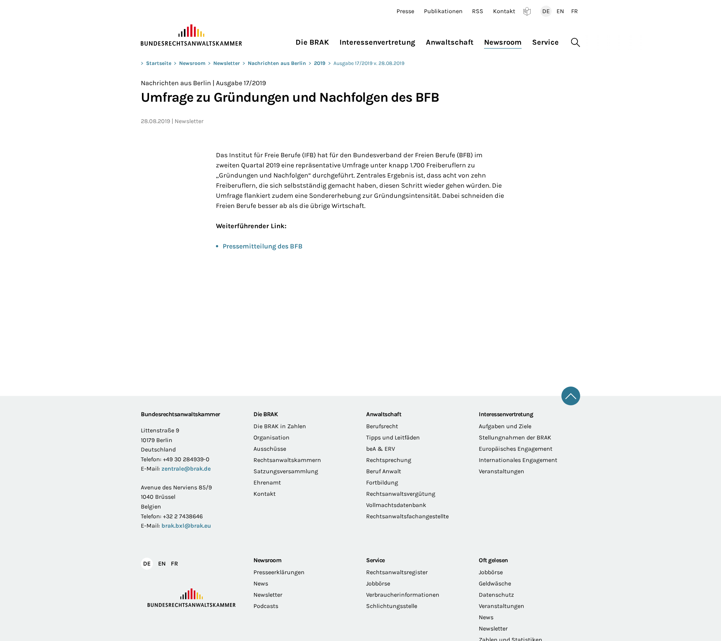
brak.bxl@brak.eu (186, 525)
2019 (320, 63)
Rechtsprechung (388, 459)
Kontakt (504, 11)
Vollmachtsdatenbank (396, 505)
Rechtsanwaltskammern (287, 459)
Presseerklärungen (279, 572)
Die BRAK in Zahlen (279, 426)
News (260, 583)
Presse (405, 11)
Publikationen (443, 11)
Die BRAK (265, 414)
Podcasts (265, 605)
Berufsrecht (382, 426)
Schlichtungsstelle (391, 605)
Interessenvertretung (506, 414)
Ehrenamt (267, 482)
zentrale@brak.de (186, 468)
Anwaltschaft (383, 414)
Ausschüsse (269, 448)
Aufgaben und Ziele (505, 426)
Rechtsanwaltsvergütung (400, 493)
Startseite (158, 63)
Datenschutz (496, 594)
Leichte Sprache (527, 11)
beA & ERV (380, 448)
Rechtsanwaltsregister (397, 572)
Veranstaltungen (501, 471)
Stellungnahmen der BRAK (515, 437)
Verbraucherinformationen (402, 594)
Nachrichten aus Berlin (277, 63)
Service (375, 560)
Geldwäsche (495, 583)
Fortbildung (382, 482)
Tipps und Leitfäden (393, 437)
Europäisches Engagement (515, 448)
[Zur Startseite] (191, 35)
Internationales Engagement (518, 459)
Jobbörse (378, 583)
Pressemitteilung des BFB (263, 246)
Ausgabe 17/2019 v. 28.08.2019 (368, 63)
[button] (315, 40)
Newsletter (226, 63)
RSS (477, 11)
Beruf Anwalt (383, 471)
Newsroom (192, 63)
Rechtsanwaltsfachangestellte (407, 516)
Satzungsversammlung (285, 471)
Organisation (271, 437)
